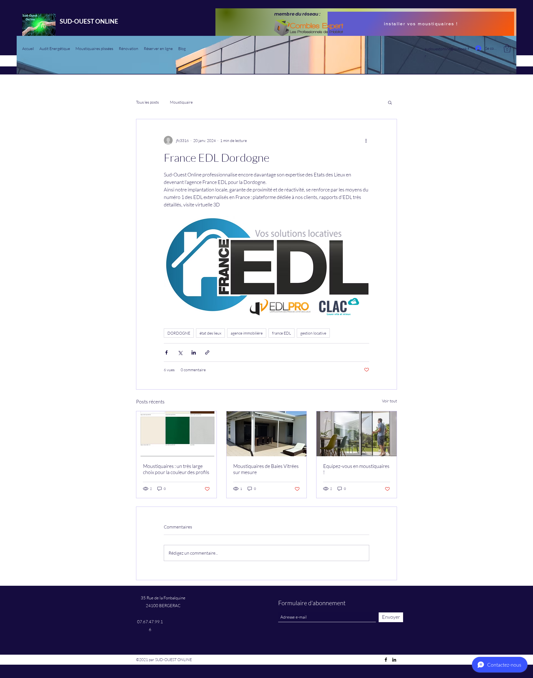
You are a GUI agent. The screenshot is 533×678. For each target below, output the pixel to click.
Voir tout (389, 400)
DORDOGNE (178, 333)
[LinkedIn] (394, 659)
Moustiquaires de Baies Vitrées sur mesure (266, 469)
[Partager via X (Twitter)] (180, 352)
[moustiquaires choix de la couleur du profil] (176, 433)
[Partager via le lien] (207, 352)
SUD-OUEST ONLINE (89, 21)
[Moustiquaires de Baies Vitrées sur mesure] (267, 433)
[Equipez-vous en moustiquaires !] (356, 433)
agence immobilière (247, 333)
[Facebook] (386, 659)
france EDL (281, 333)
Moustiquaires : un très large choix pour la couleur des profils (176, 469)
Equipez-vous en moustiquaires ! (356, 469)
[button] (507, 48)
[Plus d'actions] (366, 140)
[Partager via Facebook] (166, 352)
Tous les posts (147, 102)
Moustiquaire (181, 102)
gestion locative (313, 333)
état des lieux (210, 333)
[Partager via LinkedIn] (193, 352)
